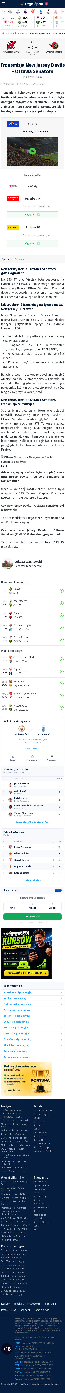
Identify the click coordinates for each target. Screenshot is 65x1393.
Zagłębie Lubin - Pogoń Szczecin (12, 1189)
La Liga (37, 1118)
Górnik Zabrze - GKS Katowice (15, 1120)
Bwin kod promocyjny (11, 1294)
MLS (36, 1229)
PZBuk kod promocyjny (12, 1279)
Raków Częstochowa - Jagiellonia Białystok (12, 1111)
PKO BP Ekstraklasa (43, 1110)
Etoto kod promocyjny (12, 1287)
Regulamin (50, 1303)
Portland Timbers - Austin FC (15, 1198)
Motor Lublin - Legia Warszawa (16, 1145)
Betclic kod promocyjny (12, 1265)
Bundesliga (39, 1121)
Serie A (37, 1125)
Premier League (41, 1114)
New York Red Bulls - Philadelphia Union (11, 1212)
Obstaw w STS (32, 916)
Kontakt (5, 1303)
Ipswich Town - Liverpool (13, 1171)
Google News (41, 1310)
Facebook (25, 1310)
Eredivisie (38, 1218)
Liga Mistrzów (40, 1132)
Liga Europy (39, 1189)
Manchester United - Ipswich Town (15, 1125)
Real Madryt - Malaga (11, 1117)
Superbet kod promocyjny (14, 1250)
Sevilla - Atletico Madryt (12, 1232)
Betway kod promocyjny (13, 1291)
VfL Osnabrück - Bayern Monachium (12, 1150)
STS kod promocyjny (11, 1257)
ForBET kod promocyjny (12, 1261)
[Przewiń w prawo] (61, 22)
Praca (4, 1310)
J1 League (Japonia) (43, 1143)
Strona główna (3, 33)
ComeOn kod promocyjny (14, 1283)
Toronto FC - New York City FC (15, 1225)
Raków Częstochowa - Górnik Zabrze (15, 1156)
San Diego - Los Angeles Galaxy (13, 1202)
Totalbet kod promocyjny (13, 1276)
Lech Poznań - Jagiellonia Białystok (13, 1162)
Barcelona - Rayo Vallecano (15, 1138)
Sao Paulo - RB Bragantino (14, 1229)
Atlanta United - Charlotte (13, 1221)
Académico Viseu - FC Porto (15, 1194)
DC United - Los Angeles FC (14, 1218)
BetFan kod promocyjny (13, 1268)
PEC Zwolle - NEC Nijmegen (14, 1236)
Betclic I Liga (40, 1136)
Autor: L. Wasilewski (34, 84)
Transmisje (13, 33)
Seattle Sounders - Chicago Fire (14, 1183)
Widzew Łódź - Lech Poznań (14, 1130)
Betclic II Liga (40, 1140)
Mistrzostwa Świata (43, 1151)
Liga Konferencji (41, 1185)
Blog (13, 1310)
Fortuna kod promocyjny (13, 1254)
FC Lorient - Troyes (10, 1240)
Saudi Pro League (42, 1147)
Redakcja (18, 1303)
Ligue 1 (37, 1129)
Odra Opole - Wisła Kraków (14, 1141)
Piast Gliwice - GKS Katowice (14, 1167)
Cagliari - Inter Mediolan (13, 1134)
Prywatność (33, 1303)
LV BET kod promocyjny (12, 1272)
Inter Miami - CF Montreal (13, 1208)
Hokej (24, 33)
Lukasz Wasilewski (28, 562)
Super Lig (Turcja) (42, 1222)
